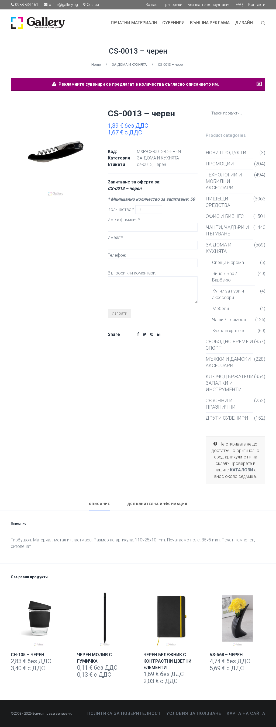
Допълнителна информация (157, 504)
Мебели (220, 308)
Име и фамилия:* (124, 219)
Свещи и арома (228, 262)
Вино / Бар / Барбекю (224, 277)
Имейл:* (115, 237)
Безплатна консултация (209, 4)
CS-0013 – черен (138, 51)
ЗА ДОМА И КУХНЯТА (129, 64)
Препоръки (172, 4)
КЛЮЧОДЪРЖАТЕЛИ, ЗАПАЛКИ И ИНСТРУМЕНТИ (229, 383)
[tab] (99, 506)
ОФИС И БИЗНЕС (225, 216)
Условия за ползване (193, 713)
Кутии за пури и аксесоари (228, 294)
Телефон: (117, 255)
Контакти (256, 4)
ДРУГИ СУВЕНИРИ (227, 418)
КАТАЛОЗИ (241, 469)
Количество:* (121, 209)
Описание (99, 504)
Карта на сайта (246, 713)
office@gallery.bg (63, 4)
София (93, 4)
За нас (151, 4)
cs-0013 (145, 164)
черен (160, 164)
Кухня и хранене (229, 330)
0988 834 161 (26, 4)
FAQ (239, 4)
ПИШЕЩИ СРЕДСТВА (218, 202)
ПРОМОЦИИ (220, 163)
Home (96, 64)
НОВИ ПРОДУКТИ (226, 152)
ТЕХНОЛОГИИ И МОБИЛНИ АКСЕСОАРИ (224, 181)
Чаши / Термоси (229, 319)
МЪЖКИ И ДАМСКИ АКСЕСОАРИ (228, 362)
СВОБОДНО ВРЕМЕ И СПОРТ (229, 345)
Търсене (260, 112)
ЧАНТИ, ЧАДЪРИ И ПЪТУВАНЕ (227, 230)
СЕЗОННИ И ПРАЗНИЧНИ (221, 404)
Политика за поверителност (124, 713)
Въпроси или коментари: (132, 273)
